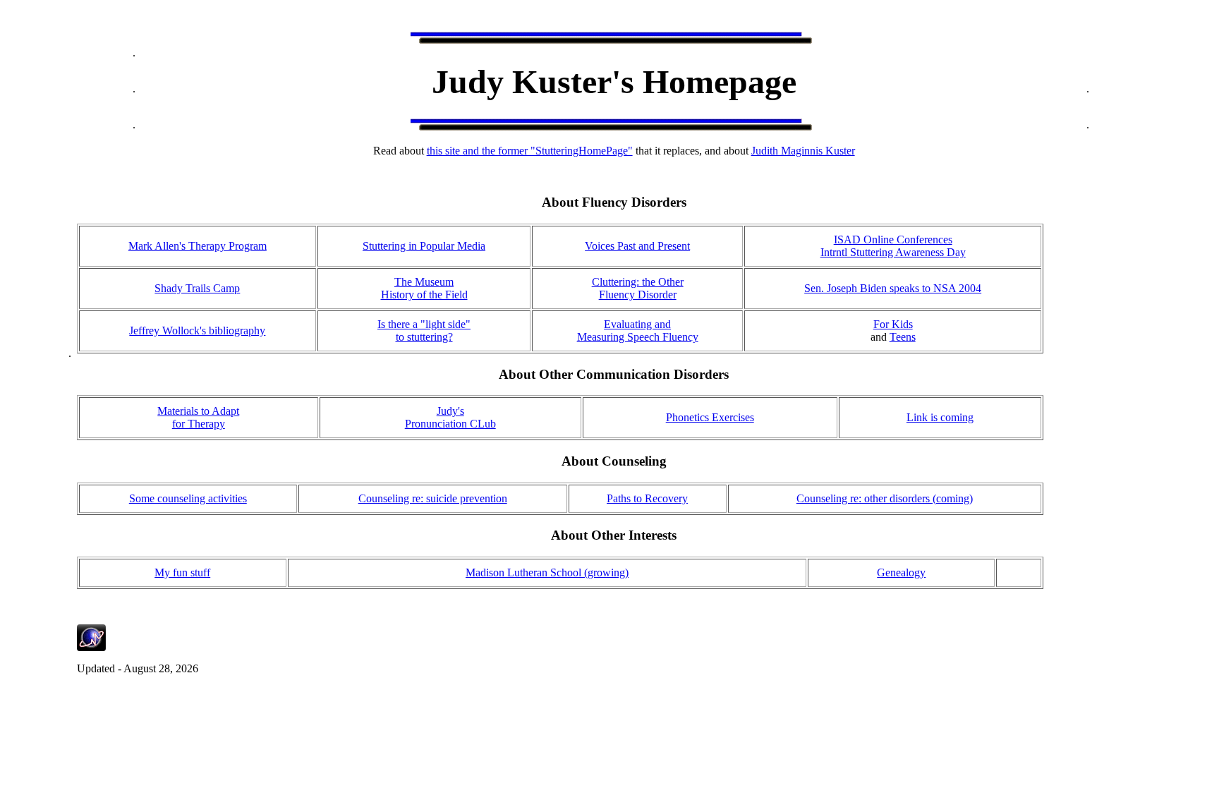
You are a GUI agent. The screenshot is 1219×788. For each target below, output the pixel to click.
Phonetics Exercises (710, 417)
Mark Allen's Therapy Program (197, 246)
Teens (903, 337)
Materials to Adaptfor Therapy (198, 417)
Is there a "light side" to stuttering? (424, 330)
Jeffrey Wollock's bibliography (197, 331)
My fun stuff (182, 572)
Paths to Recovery (647, 498)
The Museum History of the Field (424, 288)
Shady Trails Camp (197, 288)
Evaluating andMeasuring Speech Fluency (637, 330)
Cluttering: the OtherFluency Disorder (638, 288)
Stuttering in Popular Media (424, 246)
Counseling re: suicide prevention (432, 498)
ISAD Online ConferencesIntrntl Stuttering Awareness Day (893, 246)
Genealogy (901, 572)
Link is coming (940, 417)
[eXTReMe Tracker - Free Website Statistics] (91, 647)
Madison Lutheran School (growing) (547, 572)
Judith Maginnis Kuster (803, 151)
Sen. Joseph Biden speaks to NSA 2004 (892, 288)
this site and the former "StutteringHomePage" (530, 151)
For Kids (893, 324)
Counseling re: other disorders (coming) (884, 498)
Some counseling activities (188, 498)
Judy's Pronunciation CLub (450, 417)
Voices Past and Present (637, 246)
